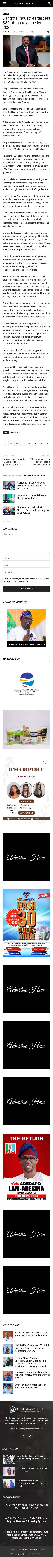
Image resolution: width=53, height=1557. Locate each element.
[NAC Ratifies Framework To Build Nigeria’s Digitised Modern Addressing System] (8, 1349)
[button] (4, 3)
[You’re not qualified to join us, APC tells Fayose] (9, 1471)
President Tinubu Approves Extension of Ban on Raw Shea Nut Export (32, 485)
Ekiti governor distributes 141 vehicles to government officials (14, 462)
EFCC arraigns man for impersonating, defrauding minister (40, 462)
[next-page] (8, 520)
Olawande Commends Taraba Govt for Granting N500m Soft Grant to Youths (32, 1375)
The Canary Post (11, 32)
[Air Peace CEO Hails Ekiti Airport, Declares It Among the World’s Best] (9, 510)
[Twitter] (11, 443)
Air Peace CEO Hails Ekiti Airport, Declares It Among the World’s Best (33, 510)
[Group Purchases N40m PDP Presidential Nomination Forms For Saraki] (9, 1483)
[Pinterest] (17, 443)
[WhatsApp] (22, 443)
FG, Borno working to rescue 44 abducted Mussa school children (31, 1334)
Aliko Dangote (15, 432)
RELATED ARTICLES (12, 475)
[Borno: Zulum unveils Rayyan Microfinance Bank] (9, 498)
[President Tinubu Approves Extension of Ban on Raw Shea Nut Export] (9, 485)
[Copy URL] (40, 443)
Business (13, 9)
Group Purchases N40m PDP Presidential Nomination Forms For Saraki (32, 1483)
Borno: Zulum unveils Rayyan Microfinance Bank (31, 496)
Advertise (33, 1549)
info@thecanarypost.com (31, 1429)
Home (5, 9)
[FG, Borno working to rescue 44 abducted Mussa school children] (8, 1336)
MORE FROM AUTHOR (35, 475)
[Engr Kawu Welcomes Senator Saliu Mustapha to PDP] (8, 1388)
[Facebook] (5, 443)
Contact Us (11, 1549)
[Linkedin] (28, 443)
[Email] (34, 443)
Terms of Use (22, 1549)
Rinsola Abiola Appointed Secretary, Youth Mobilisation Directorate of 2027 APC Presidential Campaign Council (31, 1362)
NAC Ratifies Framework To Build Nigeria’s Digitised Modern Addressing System (32, 1348)
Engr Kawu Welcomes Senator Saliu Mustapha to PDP (30, 1386)
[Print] (46, 443)
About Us (42, 1549)
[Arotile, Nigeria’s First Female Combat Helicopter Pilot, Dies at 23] (9, 1459)
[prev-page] (4, 520)
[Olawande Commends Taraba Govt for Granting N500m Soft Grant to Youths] (8, 1376)
